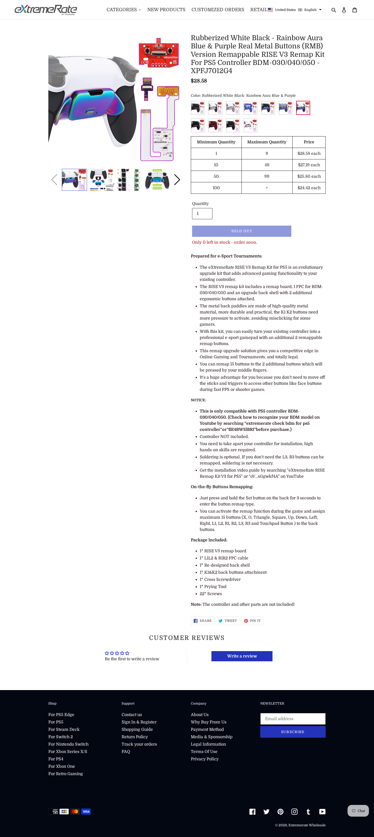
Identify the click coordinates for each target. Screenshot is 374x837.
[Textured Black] (198, 125)
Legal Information (208, 744)
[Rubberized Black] (198, 108)
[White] (250, 125)
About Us (200, 714)
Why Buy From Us (208, 722)
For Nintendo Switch (68, 744)
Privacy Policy (205, 759)
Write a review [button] (242, 656)
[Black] (233, 125)
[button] (177, 179)
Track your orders (139, 744)
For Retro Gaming (65, 774)
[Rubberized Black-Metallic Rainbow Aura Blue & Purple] (268, 108)
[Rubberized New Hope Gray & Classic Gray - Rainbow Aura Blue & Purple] (286, 108)
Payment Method (207, 729)
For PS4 (55, 759)
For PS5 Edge (61, 714)
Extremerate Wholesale (307, 825)
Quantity (200, 203)
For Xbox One (61, 766)
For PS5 (55, 722)
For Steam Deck (64, 729)
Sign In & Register (139, 722)
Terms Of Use (204, 751)
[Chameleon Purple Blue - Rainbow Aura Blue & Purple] (250, 108)
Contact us (132, 714)
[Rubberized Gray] (233, 108)
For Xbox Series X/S (67, 751)
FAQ (126, 751)
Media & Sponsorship (212, 737)
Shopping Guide (137, 729)
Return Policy (135, 737)
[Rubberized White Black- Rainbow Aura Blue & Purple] (303, 108)
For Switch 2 (60, 737)
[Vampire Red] (215, 125)
